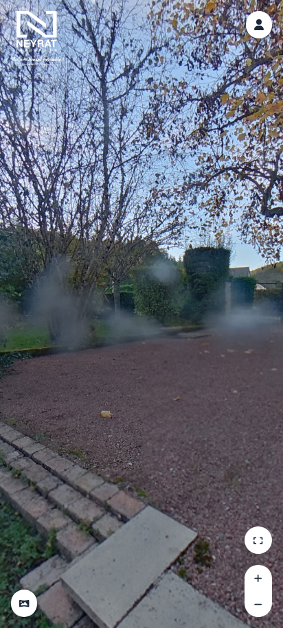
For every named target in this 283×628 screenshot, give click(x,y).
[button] (24, 603)
